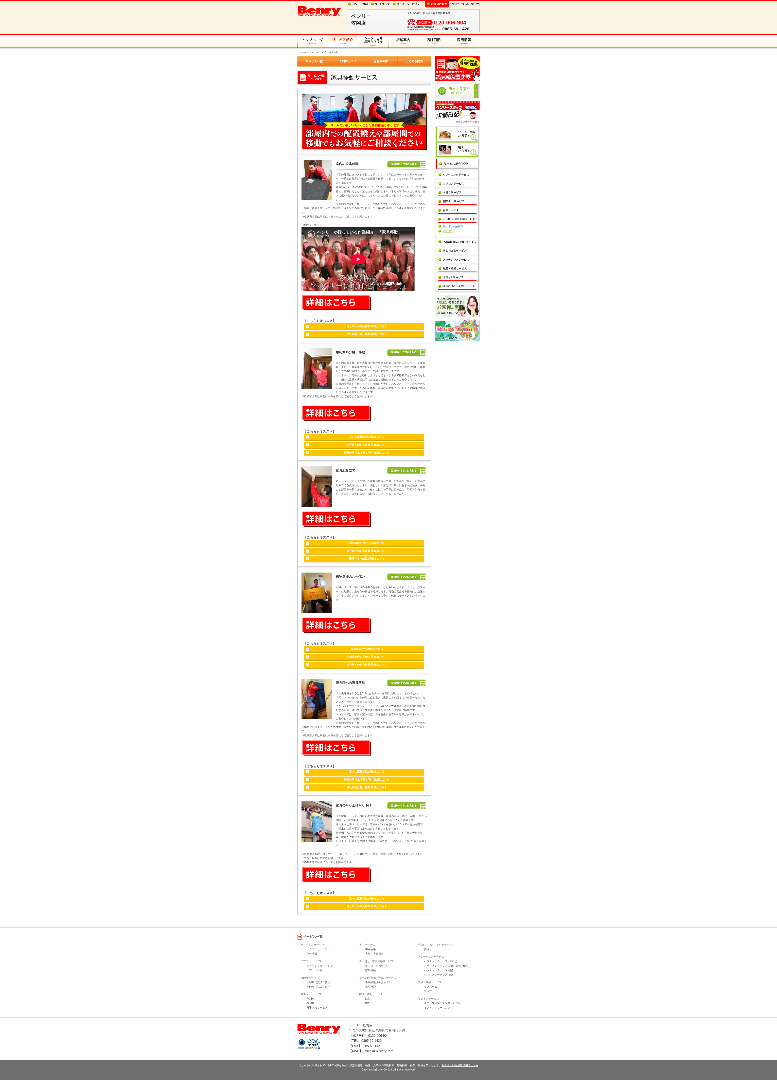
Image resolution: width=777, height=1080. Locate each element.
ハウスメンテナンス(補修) (439, 970)
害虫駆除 (370, 949)
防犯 (367, 1003)
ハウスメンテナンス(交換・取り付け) (446, 965)
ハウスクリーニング (318, 949)
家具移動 (447, 231)
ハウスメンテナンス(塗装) (439, 974)
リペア (428, 991)
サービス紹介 (320, 52)
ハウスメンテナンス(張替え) (440, 961)
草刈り (310, 998)
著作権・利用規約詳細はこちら (460, 1065)
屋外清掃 (312, 953)
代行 (426, 949)
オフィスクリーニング (437, 1007)
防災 (367, 998)
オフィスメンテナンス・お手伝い (443, 1003)
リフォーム (430, 986)
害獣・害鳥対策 (374, 953)
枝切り (310, 1003)
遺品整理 (370, 986)
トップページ (304, 52)
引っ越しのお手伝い (454, 226)
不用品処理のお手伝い (378, 982)
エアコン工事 (314, 970)
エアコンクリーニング (320, 965)
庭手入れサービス (317, 1007)
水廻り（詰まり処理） (320, 986)
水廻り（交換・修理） (320, 982)
